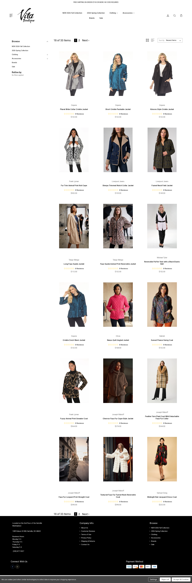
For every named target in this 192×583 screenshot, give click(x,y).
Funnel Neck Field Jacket (162, 185)
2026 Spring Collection (96, 13)
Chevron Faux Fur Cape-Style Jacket (118, 419)
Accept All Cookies (181, 579)
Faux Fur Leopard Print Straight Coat (74, 497)
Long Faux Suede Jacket (74, 264)
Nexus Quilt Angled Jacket (118, 340)
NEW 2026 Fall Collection (72, 13)
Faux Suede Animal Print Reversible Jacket (118, 264)
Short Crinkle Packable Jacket (118, 109)
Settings (153, 579)
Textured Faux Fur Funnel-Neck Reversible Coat (118, 496)
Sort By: (162, 40)
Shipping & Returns (88, 541)
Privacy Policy (86, 538)
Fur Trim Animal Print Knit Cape (74, 185)
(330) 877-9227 (18, 551)
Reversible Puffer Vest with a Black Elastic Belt (162, 263)
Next (85, 40)
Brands (92, 18)
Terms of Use (86, 534)
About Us (84, 528)
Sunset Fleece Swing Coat (162, 340)
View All (154, 548)
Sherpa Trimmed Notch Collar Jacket (118, 185)
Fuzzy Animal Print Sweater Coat (74, 419)
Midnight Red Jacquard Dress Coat (162, 497)
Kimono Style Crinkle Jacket (162, 109)
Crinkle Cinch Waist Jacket (74, 340)
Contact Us (85, 545)
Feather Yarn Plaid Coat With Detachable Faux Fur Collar (162, 417)
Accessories (128, 13)
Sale (101, 18)
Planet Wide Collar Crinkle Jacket (74, 109)
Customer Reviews (88, 531)
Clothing (113, 13)
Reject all (165, 579)
